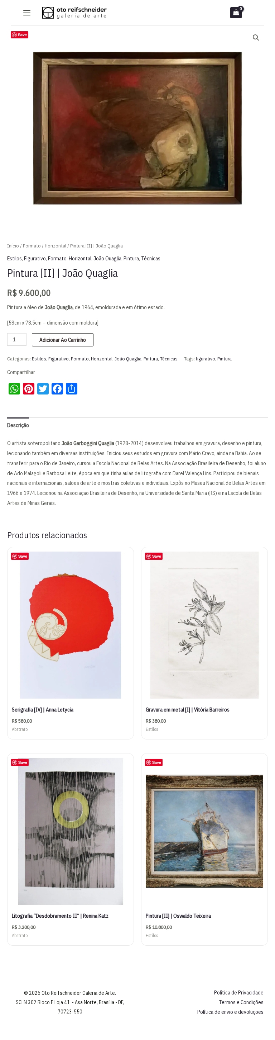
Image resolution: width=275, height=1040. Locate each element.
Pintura (131, 258)
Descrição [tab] (18, 425)
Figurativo (35, 258)
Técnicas (150, 258)
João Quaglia (107, 258)
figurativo (205, 358)
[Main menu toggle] (27, 13)
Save (22, 34)
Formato (32, 245)
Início (13, 245)
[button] (256, 37)
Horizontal (55, 245)
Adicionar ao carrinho (62, 339)
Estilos (14, 258)
